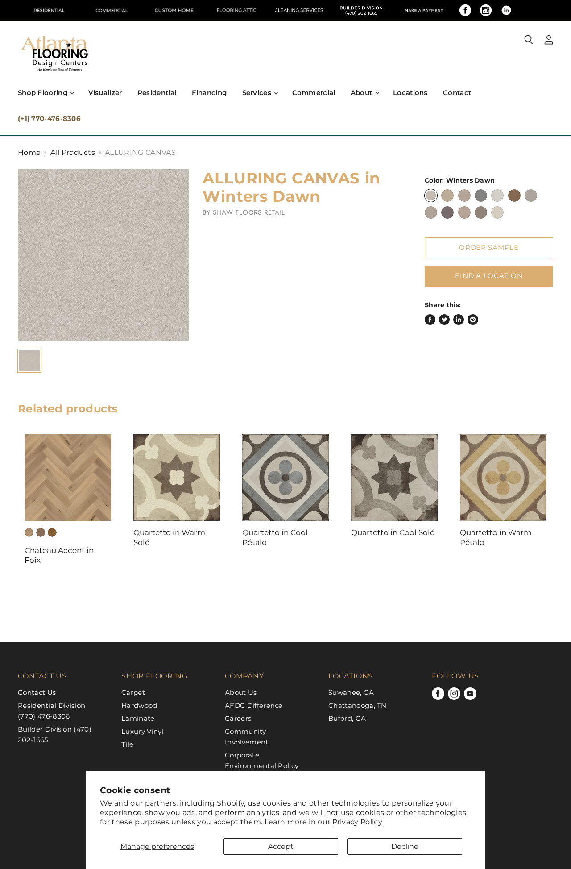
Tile (127, 744)
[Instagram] (486, 10)
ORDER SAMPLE (489, 248)
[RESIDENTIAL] (49, 10)
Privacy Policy (357, 822)
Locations (410, 92)
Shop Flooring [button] (43, 92)
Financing (209, 92)
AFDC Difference (254, 705)
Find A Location (488, 276)
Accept (281, 846)
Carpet (133, 692)
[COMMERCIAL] (111, 10)
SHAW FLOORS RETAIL (249, 212)
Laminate (138, 718)
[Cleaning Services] (299, 10)
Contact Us (37, 692)
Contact (457, 92)
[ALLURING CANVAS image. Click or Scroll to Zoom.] (103, 255)
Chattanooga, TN (357, 705)
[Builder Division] (361, 10)
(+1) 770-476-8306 (49, 118)
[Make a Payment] (424, 10)
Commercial (313, 92)
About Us (241, 692)
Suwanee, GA (351, 692)
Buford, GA (347, 718)
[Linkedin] (506, 10)
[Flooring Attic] (236, 10)
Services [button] (257, 92)
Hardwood (139, 705)
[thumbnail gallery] (29, 360)
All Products (72, 153)
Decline (404, 846)
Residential (156, 92)
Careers (238, 718)
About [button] (362, 92)
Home (29, 153)
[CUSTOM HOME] (174, 10)
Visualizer (105, 92)
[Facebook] (465, 10)
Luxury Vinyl (142, 731)
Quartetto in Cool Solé (392, 532)
